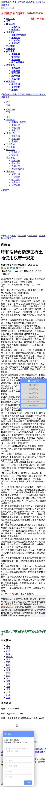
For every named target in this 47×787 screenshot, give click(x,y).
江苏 (8, 678)
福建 (8, 687)
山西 (8, 651)
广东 (8, 695)
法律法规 (32, 235)
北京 (8, 646)
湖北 (8, 665)
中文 (8, 112)
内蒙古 (8, 238)
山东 (8, 654)
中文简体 (22, 235)
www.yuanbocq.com (21, 615)
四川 (8, 648)
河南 (8, 681)
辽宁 (8, 659)
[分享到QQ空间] (2, 268)
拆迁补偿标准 (37, 749)
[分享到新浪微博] (5, 268)
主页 (13, 235)
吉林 (8, 662)
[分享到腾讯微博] (8, 268)
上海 (8, 692)
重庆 (8, 670)
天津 (8, 689)
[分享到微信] (11, 268)
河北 (8, 673)
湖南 (8, 667)
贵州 (8, 684)
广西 (8, 697)
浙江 (8, 676)
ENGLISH (10, 109)
